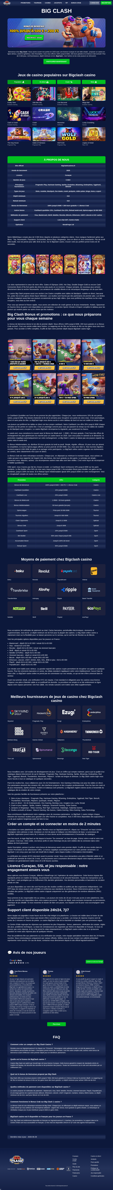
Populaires (18, 82)
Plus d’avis (56, 1024)
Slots (92, 82)
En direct (43, 82)
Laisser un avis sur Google (94, 961)
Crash (68, 82)
